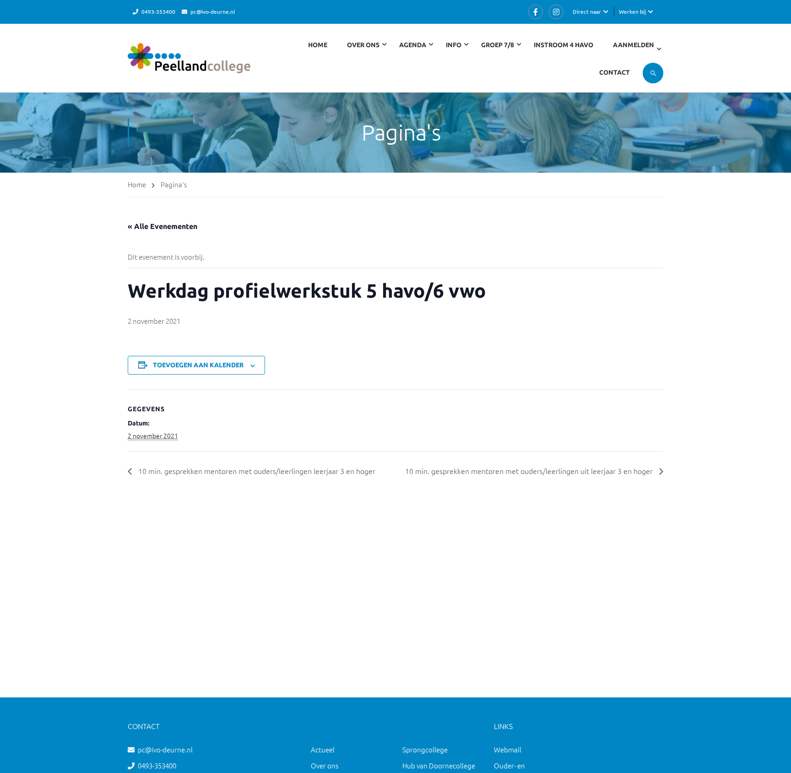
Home (317, 45)
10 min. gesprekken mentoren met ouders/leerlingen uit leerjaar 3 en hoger (530, 471)
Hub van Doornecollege (438, 765)
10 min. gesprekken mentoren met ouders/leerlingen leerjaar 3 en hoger (255, 471)
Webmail (507, 749)
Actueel (323, 749)
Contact (614, 72)
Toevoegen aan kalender (198, 365)
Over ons (324, 765)
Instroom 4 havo (563, 45)
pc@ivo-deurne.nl (212, 11)
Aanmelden (633, 45)
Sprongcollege (425, 749)
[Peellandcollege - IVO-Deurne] (189, 62)
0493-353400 (158, 11)
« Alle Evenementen (162, 226)
